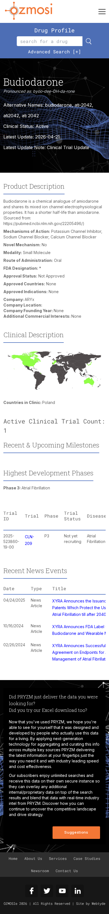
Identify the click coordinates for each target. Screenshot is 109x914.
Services (58, 858)
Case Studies (87, 858)
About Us (33, 858)
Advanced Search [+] (54, 51)
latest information (31, 755)
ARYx (29, 299)
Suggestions (76, 832)
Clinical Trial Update (68, 147)
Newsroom (40, 870)
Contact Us (67, 870)
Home (13, 858)
